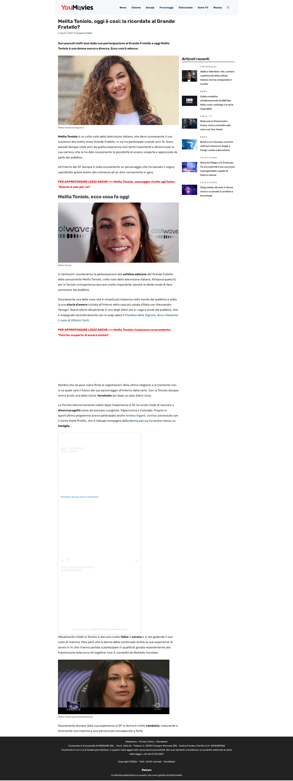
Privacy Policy (146, 741)
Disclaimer (162, 741)
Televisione (186, 7)
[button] (228, 7)
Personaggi (166, 7)
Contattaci (169, 761)
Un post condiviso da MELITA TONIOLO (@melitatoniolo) (99, 629)
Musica (217, 7)
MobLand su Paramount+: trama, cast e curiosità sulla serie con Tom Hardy (215, 125)
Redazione (131, 741)
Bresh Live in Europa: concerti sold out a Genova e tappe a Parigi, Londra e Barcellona (216, 146)
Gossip (150, 7)
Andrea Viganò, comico (141, 415)
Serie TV (203, 7)
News (123, 7)
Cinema (136, 7)
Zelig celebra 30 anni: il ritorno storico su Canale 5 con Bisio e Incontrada (216, 191)
